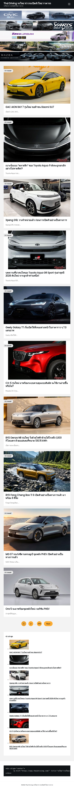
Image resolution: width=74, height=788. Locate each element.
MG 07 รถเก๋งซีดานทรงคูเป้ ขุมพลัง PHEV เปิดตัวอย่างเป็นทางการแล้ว (34, 556)
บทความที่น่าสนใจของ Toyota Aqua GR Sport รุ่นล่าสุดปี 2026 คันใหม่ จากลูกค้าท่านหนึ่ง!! (35, 274)
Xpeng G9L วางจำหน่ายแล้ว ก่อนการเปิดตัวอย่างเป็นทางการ (36, 220)
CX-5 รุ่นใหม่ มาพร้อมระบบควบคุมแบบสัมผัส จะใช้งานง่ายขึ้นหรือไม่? (37, 384)
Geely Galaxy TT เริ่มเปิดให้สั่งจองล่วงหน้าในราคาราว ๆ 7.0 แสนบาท (36, 329)
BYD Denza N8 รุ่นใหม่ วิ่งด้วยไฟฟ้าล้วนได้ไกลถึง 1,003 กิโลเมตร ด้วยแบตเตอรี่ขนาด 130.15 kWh (34, 439)
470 (39, 624)
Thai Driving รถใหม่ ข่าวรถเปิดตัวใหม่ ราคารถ (27, 3)
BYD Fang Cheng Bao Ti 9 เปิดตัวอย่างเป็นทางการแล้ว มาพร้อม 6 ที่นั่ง (36, 496)
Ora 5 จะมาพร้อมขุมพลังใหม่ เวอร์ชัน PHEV (28, 608)
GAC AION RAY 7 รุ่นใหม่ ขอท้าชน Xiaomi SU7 (30, 107)
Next (48, 624)
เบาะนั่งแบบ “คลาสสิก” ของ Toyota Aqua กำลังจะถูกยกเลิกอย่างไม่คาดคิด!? (36, 167)
